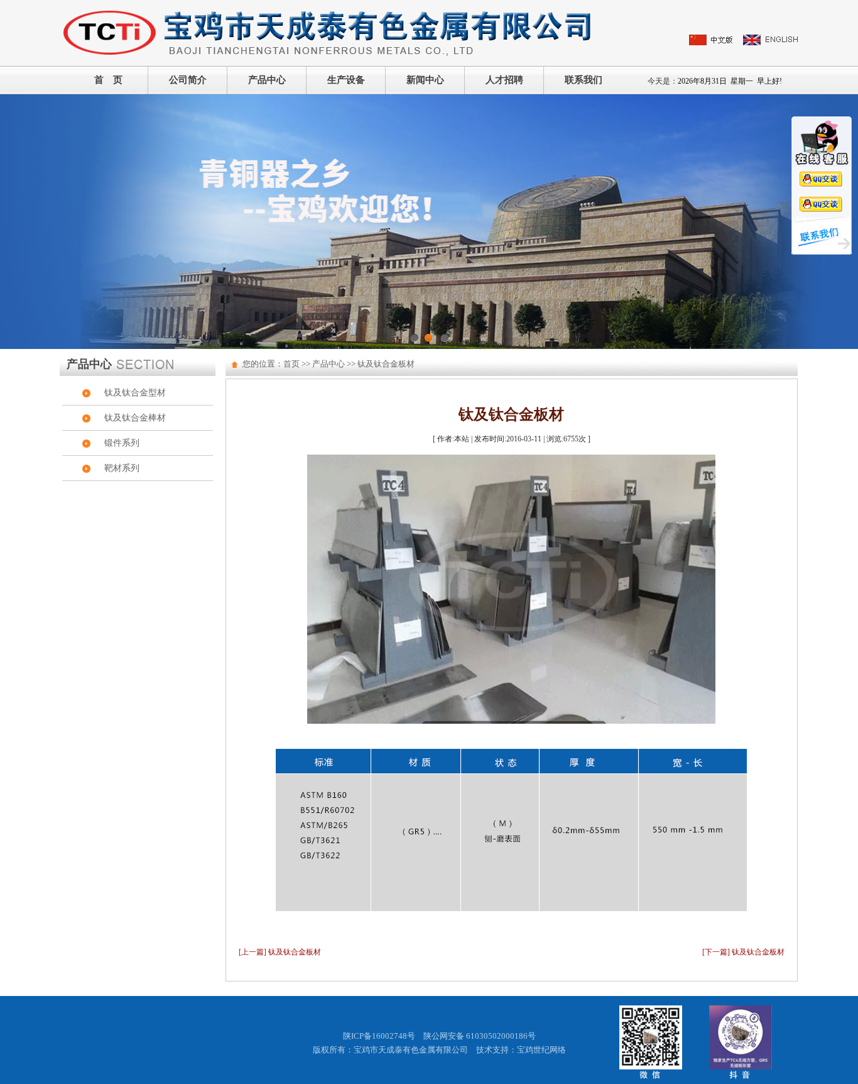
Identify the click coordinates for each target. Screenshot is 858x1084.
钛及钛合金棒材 (135, 418)
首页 (291, 363)
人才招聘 (504, 80)
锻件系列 (121, 443)
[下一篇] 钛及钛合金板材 (743, 952)
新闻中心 (425, 80)
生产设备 (346, 80)
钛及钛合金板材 (386, 363)
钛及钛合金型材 (135, 392)
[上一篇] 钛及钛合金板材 (280, 952)
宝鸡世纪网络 (541, 1049)
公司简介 (188, 80)
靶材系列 (121, 468)
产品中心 (267, 80)
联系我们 (583, 80)
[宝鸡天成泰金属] (329, 32)
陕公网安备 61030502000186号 (479, 1036)
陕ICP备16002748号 (379, 1036)
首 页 (108, 80)
